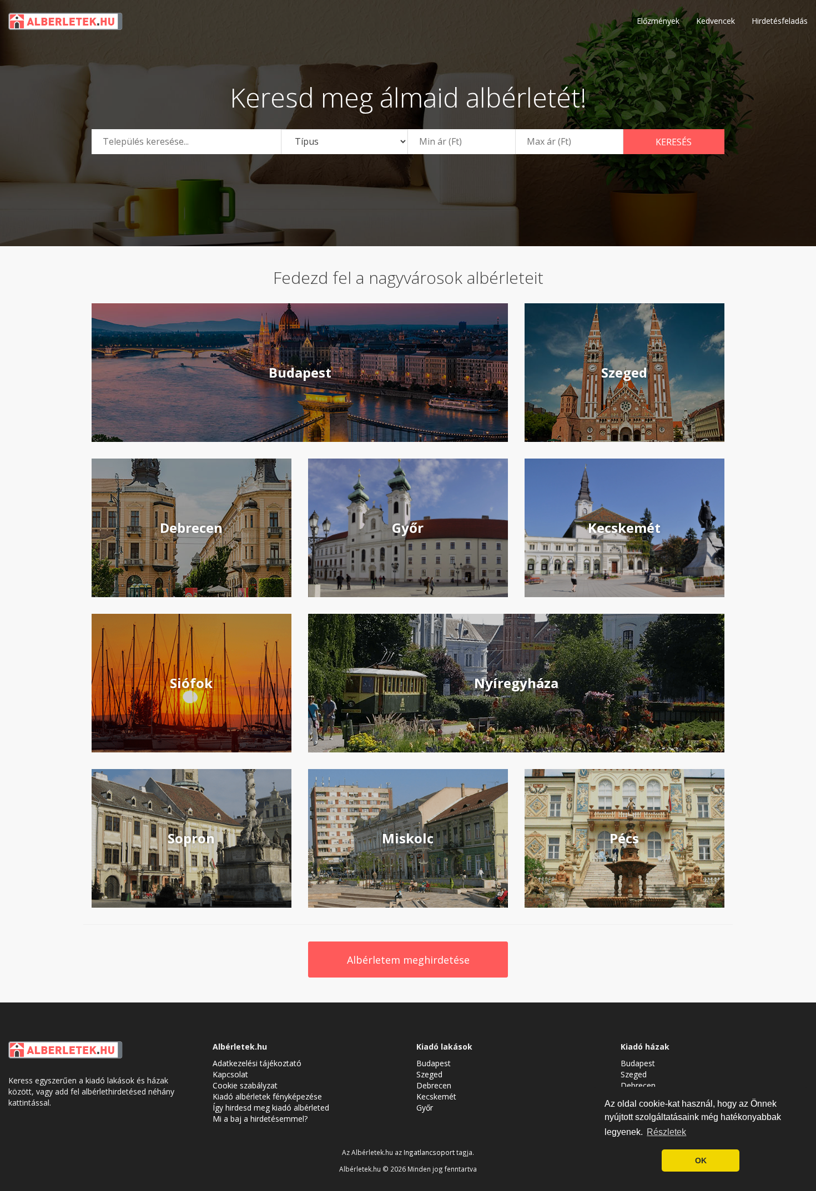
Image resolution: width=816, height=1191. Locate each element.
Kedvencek (715, 21)
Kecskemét (436, 1096)
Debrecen (433, 1085)
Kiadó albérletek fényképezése (267, 1096)
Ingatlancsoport (429, 1152)
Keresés (674, 142)
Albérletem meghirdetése (408, 959)
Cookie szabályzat (245, 1085)
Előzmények (658, 21)
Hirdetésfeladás (780, 21)
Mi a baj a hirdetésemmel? (260, 1118)
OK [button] (701, 1160)
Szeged (429, 1074)
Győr (424, 1107)
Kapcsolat (230, 1074)
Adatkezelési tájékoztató (257, 1063)
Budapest (433, 1063)
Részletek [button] (666, 1132)
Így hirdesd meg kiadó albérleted (271, 1107)
